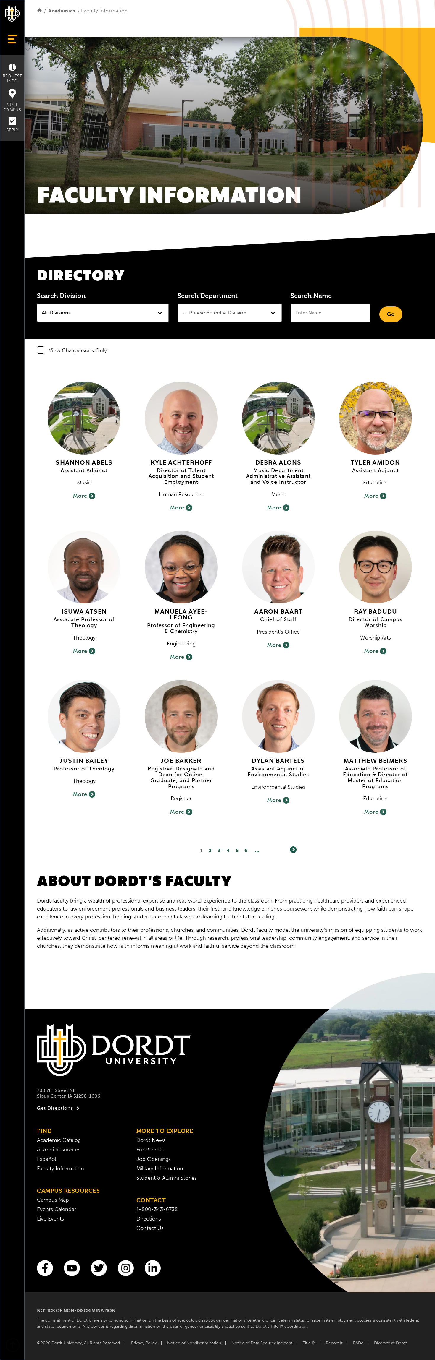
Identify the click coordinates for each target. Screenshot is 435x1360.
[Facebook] (45, 1268)
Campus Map (53, 1200)
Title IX (309, 1343)
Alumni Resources (58, 1149)
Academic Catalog (59, 1140)
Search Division (61, 295)
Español (46, 1159)
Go (391, 314)
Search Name (311, 295)
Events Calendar (56, 1209)
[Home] (39, 11)
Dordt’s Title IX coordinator (281, 1326)
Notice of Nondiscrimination (194, 1343)
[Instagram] (126, 1268)
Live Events (50, 1218)
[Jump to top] (12, 1346)
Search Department (208, 295)
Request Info (12, 79)
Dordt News (150, 1140)
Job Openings (153, 1159)
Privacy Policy (144, 1343)
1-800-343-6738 (157, 1209)
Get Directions (55, 1108)
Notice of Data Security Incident (261, 1343)
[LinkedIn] (153, 1268)
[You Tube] (72, 1268)
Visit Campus (12, 107)
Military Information (159, 1168)
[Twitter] (99, 1268)
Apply (12, 129)
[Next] (293, 849)
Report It (334, 1343)
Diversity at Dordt (390, 1343)
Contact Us (150, 1228)
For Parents (150, 1149)
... (257, 850)
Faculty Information (60, 1168)
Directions (148, 1218)
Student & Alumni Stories (166, 1178)
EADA (358, 1343)
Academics (62, 11)
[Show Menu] (12, 39)
